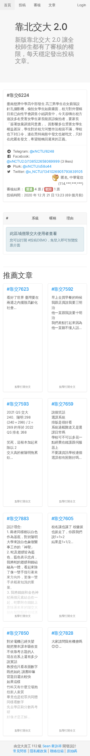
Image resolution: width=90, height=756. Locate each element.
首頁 (7, 5)
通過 (29, 189)
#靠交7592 (62, 289)
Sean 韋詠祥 (52, 746)
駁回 (49, 189)
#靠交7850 (18, 633)
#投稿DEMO (37, 240)
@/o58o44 (37, 166)
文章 (51, 5)
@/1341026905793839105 (54, 171)
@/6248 (42, 151)
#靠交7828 (62, 633)
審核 (37, 5)
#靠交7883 (18, 518)
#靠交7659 (62, 404)
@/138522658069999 (33, 161)
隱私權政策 (38, 751)
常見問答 (20, 751)
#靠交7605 (63, 518)
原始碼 (72, 751)
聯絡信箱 (57, 751)
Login (81, 5)
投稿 (22, 5)
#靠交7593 (18, 404)
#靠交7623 (18, 289)
